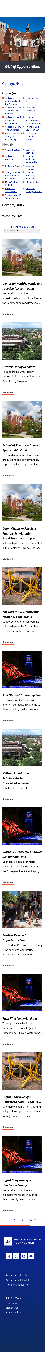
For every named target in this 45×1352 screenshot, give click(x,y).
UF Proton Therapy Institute (34, 190)
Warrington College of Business (31, 136)
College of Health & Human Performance (13, 120)
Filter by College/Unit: (22, 226)
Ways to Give (12, 216)
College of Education (30, 109)
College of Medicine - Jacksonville (31, 159)
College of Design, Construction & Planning (13, 110)
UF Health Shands (34, 182)
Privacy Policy (13, 1312)
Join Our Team (14, 1298)
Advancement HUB (16, 1275)
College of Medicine (10, 158)
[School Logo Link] (21, 1241)
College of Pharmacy (30, 167)
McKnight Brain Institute (12, 183)
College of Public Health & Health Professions (13, 175)
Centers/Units (13, 205)
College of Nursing (13, 166)
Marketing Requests (17, 1284)
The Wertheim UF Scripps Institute (13, 196)
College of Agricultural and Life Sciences (12, 101)
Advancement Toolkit (17, 1280)
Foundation (12, 1303)
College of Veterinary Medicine (30, 175)
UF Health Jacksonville (11, 190)
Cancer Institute (12, 150)
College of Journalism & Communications (33, 120)
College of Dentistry (30, 151)
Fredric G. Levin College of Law (32, 128)
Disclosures (12, 1307)
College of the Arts (32, 99)
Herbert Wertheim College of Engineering (13, 136)
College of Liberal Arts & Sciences (13, 128)
